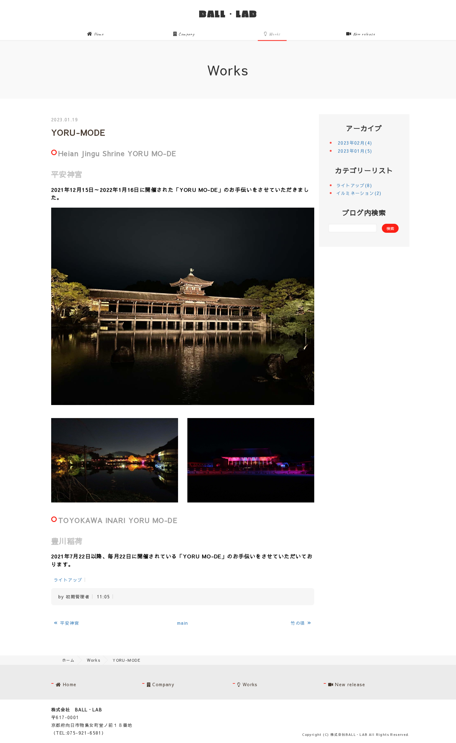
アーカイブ (364, 128)
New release (363, 34)
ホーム (68, 660)
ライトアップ (68, 580)
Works (274, 34)
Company (185, 34)
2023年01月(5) (355, 151)
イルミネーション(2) (359, 193)
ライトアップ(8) (354, 185)
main (182, 623)
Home (98, 34)
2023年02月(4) (355, 143)
